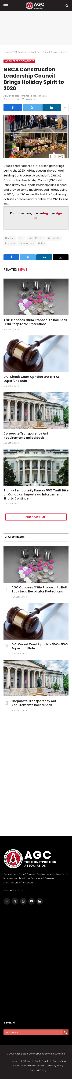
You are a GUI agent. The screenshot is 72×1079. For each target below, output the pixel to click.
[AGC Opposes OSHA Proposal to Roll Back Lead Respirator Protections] (36, 297)
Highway (10, 243)
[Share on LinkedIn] (51, 107)
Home (6, 52)
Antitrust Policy (38, 1070)
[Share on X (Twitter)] (32, 107)
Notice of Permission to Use (28, 1065)
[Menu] (5, 6)
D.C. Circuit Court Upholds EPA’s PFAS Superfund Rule (31, 379)
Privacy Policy (55, 1065)
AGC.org (26, 1061)
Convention (59, 1061)
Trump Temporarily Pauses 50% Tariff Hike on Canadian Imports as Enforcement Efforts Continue (36, 494)
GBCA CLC (54, 238)
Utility (41, 243)
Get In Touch (42, 1061)
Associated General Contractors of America (40, 1053)
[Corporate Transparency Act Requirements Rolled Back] (36, 410)
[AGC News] (36, 5)
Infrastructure (26, 243)
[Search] (67, 6)
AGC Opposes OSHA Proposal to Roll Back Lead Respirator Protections (35, 322)
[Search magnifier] (66, 1032)
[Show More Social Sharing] (65, 107)
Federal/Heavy (36, 238)
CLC (21, 238)
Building (9, 238)
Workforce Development (19, 61)
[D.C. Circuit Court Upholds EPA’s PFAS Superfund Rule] (36, 353)
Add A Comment (36, 517)
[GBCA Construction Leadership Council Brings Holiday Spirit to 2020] (36, 136)
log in (47, 213)
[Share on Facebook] (12, 107)
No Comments (13, 99)
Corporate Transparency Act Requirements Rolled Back (25, 435)
